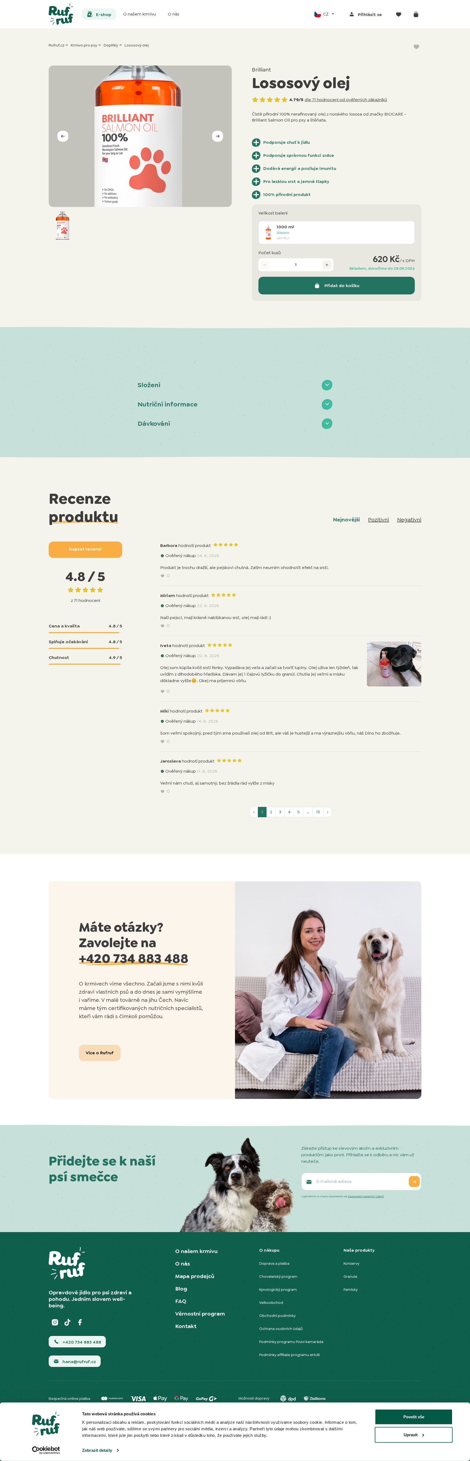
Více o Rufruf (100, 1053)
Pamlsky (351, 1289)
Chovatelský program (278, 1276)
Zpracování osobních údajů (366, 1196)
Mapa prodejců (194, 1276)
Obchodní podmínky (277, 1315)
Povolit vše (413, 1417)
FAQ (180, 1301)
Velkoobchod (271, 1302)
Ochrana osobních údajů (281, 1328)
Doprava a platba (274, 1263)
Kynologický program (278, 1289)
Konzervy (351, 1263)
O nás (182, 1263)
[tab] (235, 385)
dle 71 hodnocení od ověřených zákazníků (346, 99)
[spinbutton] (296, 265)
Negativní (409, 519)
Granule (350, 1276)
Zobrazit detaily (97, 1450)
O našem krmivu (196, 1251)
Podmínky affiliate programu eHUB (289, 1354)
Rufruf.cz (56, 45)
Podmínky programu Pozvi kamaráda (291, 1341)
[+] (327, 264)
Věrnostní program (200, 1313)
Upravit (411, 1434)
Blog (181, 1288)
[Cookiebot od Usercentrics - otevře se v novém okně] (46, 1450)
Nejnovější (346, 519)
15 (318, 812)
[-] (265, 264)
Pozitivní (378, 519)
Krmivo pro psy (84, 45)
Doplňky (111, 45)
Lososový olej (137, 45)
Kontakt (185, 1326)
